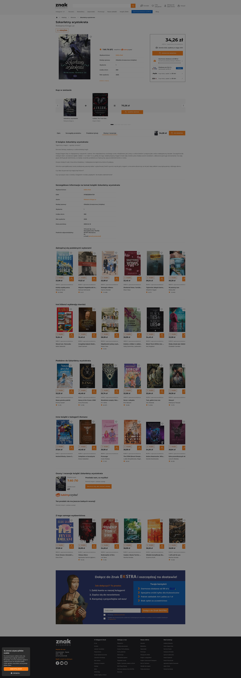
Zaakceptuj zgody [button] (16, 669)
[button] (16, 673)
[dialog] (16, 661)
